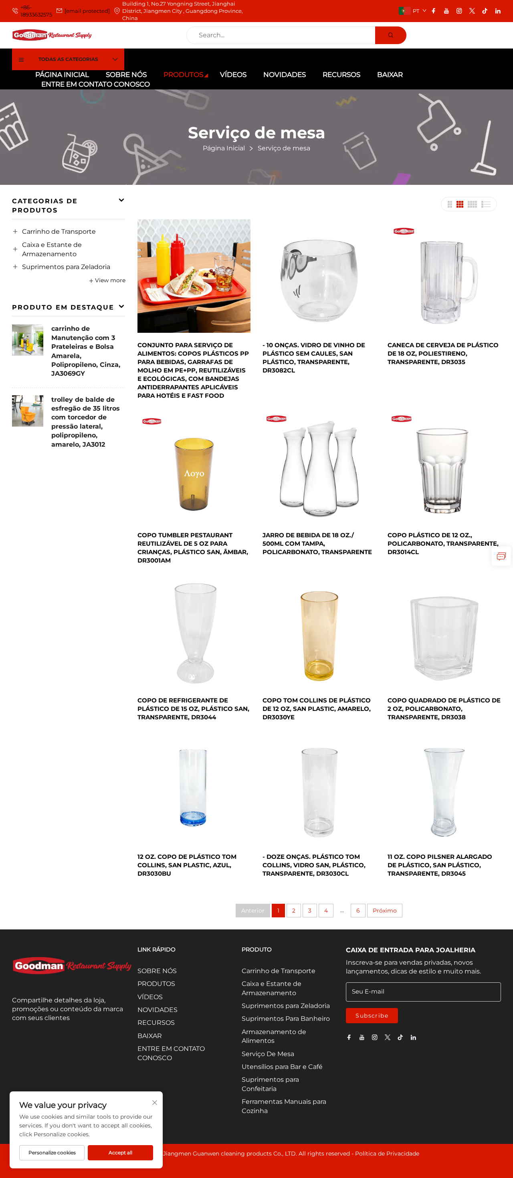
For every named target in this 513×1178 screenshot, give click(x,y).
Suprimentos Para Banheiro (286, 1018)
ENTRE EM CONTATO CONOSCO (95, 84)
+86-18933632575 (36, 11)
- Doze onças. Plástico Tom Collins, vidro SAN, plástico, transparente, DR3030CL (314, 865)
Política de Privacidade (387, 1153)
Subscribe (371, 1015)
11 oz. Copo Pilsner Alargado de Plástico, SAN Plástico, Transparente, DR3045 (440, 865)
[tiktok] (485, 10)
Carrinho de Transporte (59, 231)
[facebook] (433, 10)
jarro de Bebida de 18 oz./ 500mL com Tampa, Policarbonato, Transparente (317, 543)
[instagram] (459, 10)
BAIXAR (390, 75)
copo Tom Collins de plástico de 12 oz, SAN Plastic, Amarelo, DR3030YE (317, 708)
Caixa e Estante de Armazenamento (52, 249)
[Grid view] (449, 204)
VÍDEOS (233, 75)
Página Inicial (62, 75)
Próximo (385, 910)
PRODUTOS (183, 75)
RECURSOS (341, 75)
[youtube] (446, 10)
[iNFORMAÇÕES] (501, 556)
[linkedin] (498, 10)
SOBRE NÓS (126, 75)
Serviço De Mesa (268, 1054)
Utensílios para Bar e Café (282, 1067)
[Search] (390, 35)
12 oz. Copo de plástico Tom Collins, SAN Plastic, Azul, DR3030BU (186, 865)
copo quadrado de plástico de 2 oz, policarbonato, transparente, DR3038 (444, 708)
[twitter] (472, 10)
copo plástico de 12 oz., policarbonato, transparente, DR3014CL (443, 543)
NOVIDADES (284, 75)
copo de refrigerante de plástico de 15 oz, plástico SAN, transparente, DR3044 (193, 708)
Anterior (253, 910)
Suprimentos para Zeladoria (66, 267)
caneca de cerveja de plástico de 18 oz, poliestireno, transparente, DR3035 (443, 353)
